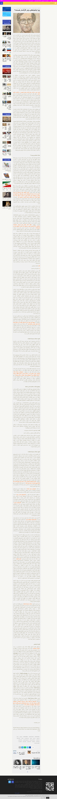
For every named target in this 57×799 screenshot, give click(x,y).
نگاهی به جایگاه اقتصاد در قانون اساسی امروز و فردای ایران (4, 59)
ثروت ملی (34, 738)
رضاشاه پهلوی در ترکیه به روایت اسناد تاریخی (4, 45)
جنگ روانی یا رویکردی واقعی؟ (9, 154)
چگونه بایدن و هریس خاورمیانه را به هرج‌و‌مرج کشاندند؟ (4, 97)
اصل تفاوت (21, 736)
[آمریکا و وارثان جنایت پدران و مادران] (4, 124)
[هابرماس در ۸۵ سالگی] (9, 93)
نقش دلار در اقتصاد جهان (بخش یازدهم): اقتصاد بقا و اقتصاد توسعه (9, 137)
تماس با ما (31, 0)
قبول (47, 798)
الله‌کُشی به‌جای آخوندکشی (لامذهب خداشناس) (9, 128)
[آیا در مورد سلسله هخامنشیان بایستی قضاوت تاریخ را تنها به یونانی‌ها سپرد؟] (9, 102)
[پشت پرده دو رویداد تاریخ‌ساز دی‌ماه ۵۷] (4, 84)
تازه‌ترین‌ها (8, 114)
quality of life (31, 736)
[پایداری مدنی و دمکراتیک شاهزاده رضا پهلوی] (9, 55)
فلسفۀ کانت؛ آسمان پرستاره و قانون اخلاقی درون (26, 768)
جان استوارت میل (27, 738)
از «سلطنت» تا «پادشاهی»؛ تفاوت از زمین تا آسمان (9, 37)
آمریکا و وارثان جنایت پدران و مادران (4, 128)
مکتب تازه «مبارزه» (36, 753)
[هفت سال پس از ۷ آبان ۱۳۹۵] (4, 102)
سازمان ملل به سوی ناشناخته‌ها (4, 154)
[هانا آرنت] (4, 49)
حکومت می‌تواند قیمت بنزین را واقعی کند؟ (4, 136)
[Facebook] (12, 782)
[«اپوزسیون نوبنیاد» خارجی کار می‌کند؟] (9, 76)
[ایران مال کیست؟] (9, 49)
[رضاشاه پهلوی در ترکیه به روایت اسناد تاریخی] (4, 42)
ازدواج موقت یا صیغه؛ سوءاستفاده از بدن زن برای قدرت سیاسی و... (9, 88)
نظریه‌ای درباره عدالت (36, 743)
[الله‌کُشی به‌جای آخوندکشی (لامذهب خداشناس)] (9, 124)
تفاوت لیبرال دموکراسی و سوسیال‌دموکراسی (9, 45)
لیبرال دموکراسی (51, 3)
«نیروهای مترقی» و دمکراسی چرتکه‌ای (4, 80)
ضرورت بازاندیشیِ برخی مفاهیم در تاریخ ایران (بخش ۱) (4, 146)
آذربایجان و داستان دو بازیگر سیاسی (6, 71)
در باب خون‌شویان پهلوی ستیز (9, 145)
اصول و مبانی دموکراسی (4, 36)
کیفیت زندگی (24, 741)
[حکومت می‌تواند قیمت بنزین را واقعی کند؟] (4, 133)
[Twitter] (9, 782)
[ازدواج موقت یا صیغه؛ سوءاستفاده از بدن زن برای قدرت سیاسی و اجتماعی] (9, 84)
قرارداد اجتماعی (29, 741)
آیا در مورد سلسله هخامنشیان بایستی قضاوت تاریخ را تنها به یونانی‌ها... (9, 107)
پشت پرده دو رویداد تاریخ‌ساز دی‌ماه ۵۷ (4, 88)
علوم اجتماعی (37, 741)
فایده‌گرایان (33, 741)
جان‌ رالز (22, 738)
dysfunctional (37, 736)
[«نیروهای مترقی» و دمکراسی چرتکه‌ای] (4, 76)
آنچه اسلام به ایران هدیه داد (6, 29)
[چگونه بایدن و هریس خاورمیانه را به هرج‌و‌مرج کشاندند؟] (4, 93)
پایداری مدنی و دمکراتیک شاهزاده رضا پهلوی (9, 59)
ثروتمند (31, 738)
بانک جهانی (38, 738)
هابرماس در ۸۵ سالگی (9, 96)
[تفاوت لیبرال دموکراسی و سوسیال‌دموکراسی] (9, 42)
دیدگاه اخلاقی (18, 738)
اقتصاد (17, 736)
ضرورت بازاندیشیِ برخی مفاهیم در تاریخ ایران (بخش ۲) (6, 119)
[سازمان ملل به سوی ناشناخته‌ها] (4, 151)
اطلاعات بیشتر (43, 797)
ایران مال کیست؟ (9, 52)
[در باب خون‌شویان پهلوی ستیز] (9, 142)
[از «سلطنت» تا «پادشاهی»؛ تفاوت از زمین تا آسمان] (9, 33)
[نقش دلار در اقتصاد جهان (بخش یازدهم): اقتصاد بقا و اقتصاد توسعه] (9, 133)
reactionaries (25, 736)
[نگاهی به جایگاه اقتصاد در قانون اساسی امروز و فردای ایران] (4, 55)
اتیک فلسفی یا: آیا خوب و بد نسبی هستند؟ (36, 768)
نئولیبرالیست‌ (20, 741)
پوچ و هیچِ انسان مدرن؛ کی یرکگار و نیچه (17, 768)
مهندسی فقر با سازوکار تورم (21, 753)
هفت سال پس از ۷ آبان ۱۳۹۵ (4, 105)
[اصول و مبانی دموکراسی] (4, 33)
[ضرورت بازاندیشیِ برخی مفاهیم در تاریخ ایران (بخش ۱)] (4, 142)
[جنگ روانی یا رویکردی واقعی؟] (9, 151)
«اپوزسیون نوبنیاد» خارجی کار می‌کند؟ (9, 80)
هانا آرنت (5, 52)
